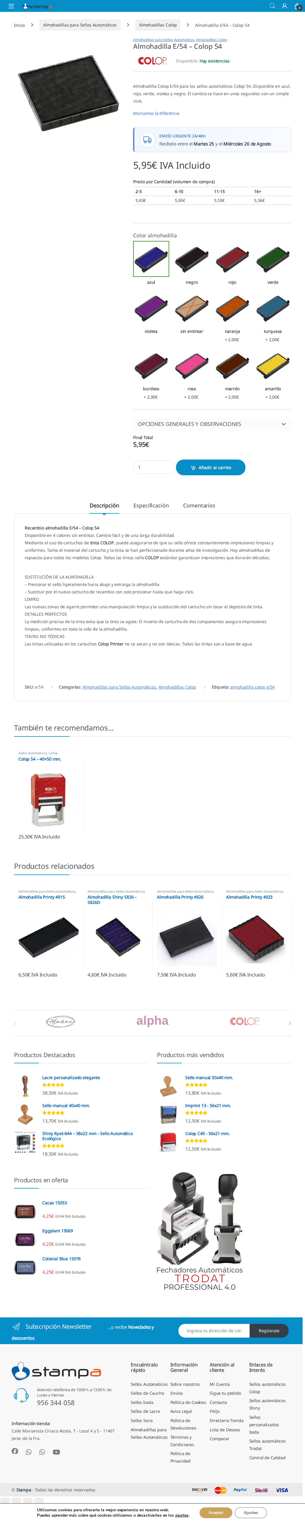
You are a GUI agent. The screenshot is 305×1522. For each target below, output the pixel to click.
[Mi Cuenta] (284, 6)
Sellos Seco (141, 1420)
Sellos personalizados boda (264, 1424)
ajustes (182, 1515)
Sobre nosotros (185, 1384)
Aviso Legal (181, 1411)
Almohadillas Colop (158, 25)
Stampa (23, 1490)
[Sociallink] (15, 1451)
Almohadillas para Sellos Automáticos (80, 25)
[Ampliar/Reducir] (5, 1501)
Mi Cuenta (220, 1384)
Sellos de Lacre (145, 1411)
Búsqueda (272, 6)
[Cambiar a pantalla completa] (16, 1501)
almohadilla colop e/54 (252, 687)
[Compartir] (28, 1501)
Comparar (219, 1438)
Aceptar (215, 1512)
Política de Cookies (188, 1402)
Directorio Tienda (227, 1420)
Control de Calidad (267, 1457)
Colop (53, 753)
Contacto (218, 1402)
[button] (212, 424)
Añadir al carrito (215, 467)
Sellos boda (142, 1402)
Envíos (176, 1393)
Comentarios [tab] (199, 506)
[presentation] (289, 1023)
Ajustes (251, 1512)
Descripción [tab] (104, 506)
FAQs (215, 1411)
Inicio (19, 25)
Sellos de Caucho (147, 1393)
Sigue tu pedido (225, 1393)
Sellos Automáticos (32, 753)
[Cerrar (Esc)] (39, 1501)
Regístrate (269, 1330)
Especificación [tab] (151, 506)
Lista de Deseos (225, 1429)
